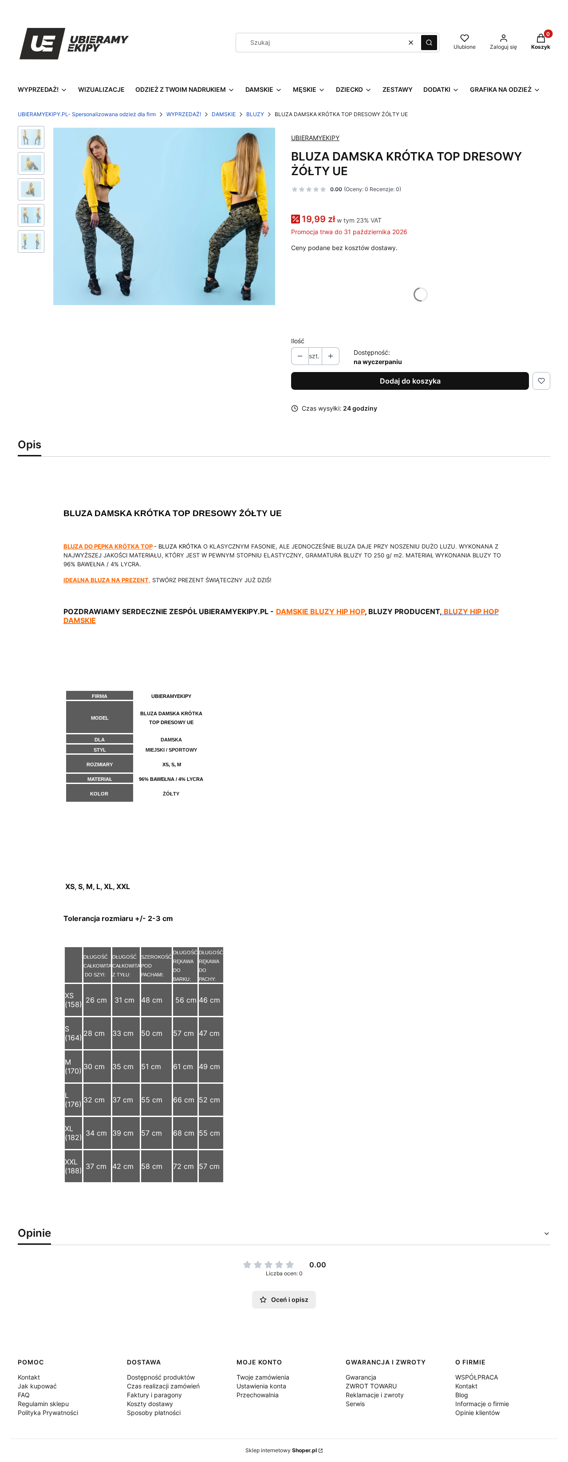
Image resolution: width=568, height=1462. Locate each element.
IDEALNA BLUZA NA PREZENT (106, 580)
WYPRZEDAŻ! (183, 114)
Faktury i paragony (154, 1395)
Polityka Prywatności (48, 1412)
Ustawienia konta (261, 1386)
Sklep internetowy (281, 1450)
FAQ (24, 1395)
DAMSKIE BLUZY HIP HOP (320, 611)
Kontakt (29, 1377)
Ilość (297, 341)
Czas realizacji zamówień (163, 1386)
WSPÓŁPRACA (476, 1377)
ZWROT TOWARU (371, 1386)
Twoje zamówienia (263, 1377)
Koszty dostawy (150, 1403)
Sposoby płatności (154, 1412)
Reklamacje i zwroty (375, 1395)
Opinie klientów (477, 1412)
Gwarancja (361, 1377)
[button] (429, 42)
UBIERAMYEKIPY (315, 137)
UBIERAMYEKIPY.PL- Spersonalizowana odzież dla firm (87, 114)
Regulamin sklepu (43, 1403)
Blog (461, 1395)
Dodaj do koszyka (410, 380)
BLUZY (255, 114)
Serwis (355, 1403)
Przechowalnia (258, 1395)
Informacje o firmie (482, 1403)
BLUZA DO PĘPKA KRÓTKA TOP (108, 546)
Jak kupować (37, 1386)
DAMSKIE (224, 114)
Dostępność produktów (161, 1377)
